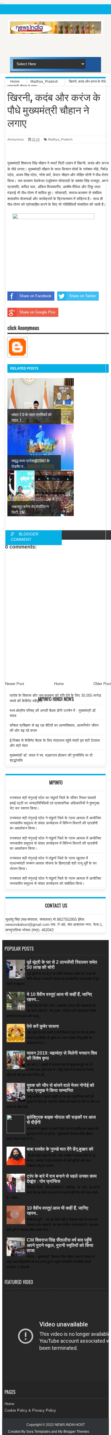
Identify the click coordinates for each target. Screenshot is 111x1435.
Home (9, 1404)
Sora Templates (38, 1432)
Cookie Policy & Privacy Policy (30, 1410)
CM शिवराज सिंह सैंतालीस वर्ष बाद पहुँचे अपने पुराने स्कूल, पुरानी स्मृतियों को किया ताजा (60, 1245)
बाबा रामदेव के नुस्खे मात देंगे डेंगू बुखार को (60, 1149)
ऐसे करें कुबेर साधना (43, 1026)
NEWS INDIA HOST (70, 1425)
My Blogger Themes (73, 1432)
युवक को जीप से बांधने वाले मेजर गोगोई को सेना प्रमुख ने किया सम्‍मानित (60, 1088)
